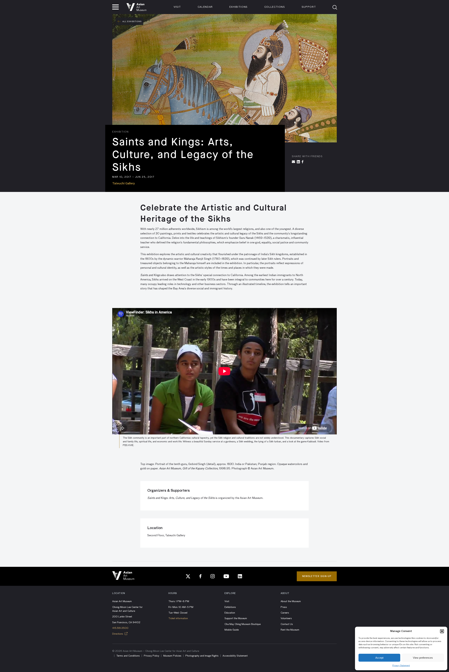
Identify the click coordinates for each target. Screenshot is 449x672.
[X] (188, 576)
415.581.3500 (120, 628)
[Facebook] (200, 576)
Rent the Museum (290, 630)
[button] (442, 631)
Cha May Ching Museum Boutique (242, 624)
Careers (285, 613)
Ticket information (178, 618)
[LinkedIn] (240, 576)
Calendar (205, 7)
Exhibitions (238, 7)
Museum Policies (172, 656)
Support (309, 7)
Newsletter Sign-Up (316, 576)
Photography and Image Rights (202, 656)
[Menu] (115, 7)
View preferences (423, 657)
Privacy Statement (401, 666)
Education (229, 613)
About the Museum (291, 601)
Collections (274, 7)
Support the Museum (235, 618)
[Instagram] (212, 576)
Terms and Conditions (128, 656)
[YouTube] (226, 576)
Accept (379, 657)
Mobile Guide (231, 630)
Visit (177, 7)
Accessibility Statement (235, 656)
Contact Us (287, 624)
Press (284, 607)
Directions (118, 634)
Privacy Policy (151, 656)
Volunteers (286, 618)
